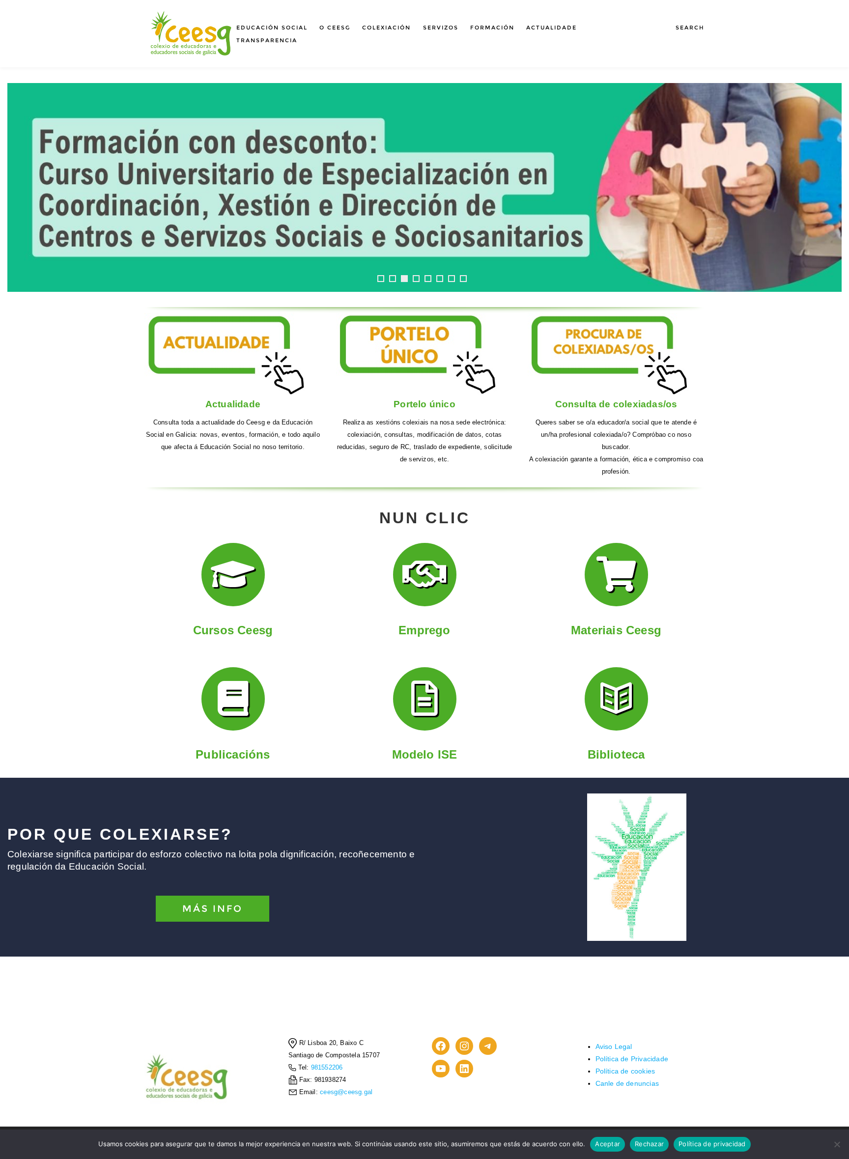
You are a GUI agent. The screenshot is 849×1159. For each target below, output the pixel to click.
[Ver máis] (424, 187)
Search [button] (690, 27)
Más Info (212, 908)
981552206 (326, 1067)
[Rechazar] (837, 1144)
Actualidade (551, 27)
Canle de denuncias (627, 1083)
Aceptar (607, 1144)
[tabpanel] (424, 187)
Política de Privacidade (632, 1059)
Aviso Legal (613, 1046)
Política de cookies (625, 1071)
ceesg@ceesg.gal (346, 1092)
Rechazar (649, 1144)
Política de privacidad (712, 1144)
